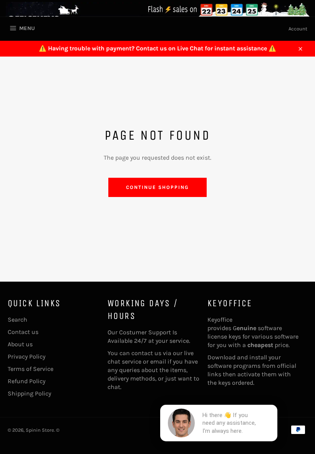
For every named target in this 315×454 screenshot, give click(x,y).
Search (17, 319)
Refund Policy (26, 381)
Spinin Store (40, 430)
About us (20, 344)
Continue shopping (157, 187)
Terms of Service (30, 368)
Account (297, 29)
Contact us (23, 331)
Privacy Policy (26, 356)
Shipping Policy (29, 393)
